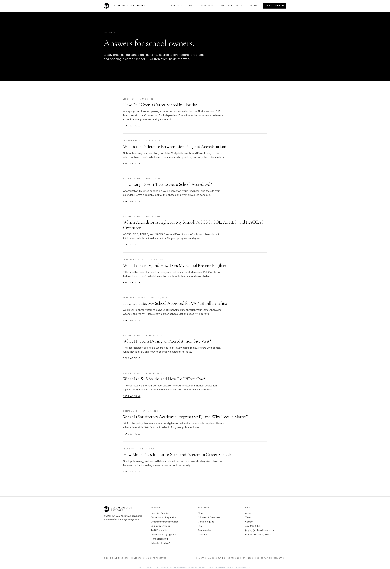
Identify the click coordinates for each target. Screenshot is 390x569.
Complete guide (206, 521)
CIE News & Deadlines (209, 517)
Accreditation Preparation (163, 517)
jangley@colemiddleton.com (259, 530)
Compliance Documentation (164, 521)
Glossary (202, 534)
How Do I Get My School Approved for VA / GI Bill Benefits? (175, 303)
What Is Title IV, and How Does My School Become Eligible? (174, 265)
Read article (131, 126)
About (193, 6)
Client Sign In (275, 6)
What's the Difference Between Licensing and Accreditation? (175, 146)
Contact (253, 6)
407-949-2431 (252, 526)
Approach (177, 6)
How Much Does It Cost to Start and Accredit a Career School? (177, 454)
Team (220, 6)
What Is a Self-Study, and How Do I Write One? (164, 379)
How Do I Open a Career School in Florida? (160, 105)
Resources (235, 6)
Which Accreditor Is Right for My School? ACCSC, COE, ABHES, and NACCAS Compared (193, 224)
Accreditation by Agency (163, 534)
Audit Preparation (159, 530)
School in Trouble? (160, 543)
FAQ (200, 526)
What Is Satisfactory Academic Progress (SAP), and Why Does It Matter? (185, 417)
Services (207, 6)
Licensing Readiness (161, 513)
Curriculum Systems (160, 526)
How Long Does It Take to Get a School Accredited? (167, 184)
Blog (200, 513)
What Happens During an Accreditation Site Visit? (167, 341)
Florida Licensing (159, 538)
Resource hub (205, 530)
